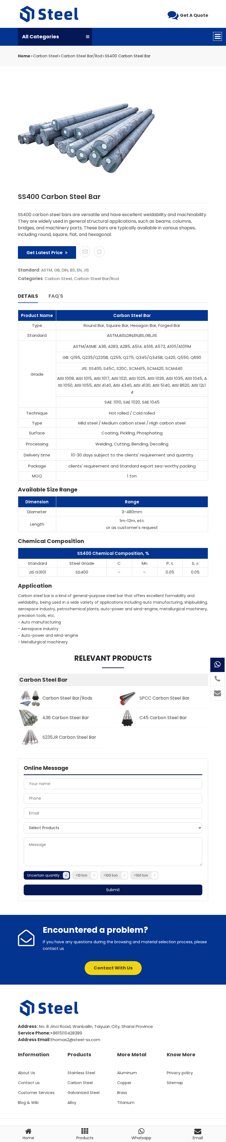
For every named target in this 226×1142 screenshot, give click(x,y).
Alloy (72, 1102)
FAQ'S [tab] (56, 295)
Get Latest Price (45, 252)
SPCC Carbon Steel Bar (164, 698)
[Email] (217, 693)
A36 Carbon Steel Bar (65, 717)
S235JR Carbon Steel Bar (68, 737)
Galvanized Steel (83, 1092)
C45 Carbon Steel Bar (162, 717)
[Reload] (99, 251)
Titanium (125, 1102)
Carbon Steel (45, 56)
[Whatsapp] (217, 665)
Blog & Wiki (28, 1102)
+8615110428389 (66, 1033)
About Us (26, 1073)
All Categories (40, 36)
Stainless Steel (81, 1073)
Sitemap (175, 1082)
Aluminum (127, 1073)
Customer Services (36, 1092)
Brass (122, 1092)
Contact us (29, 1082)
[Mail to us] (84, 251)
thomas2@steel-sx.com (75, 1039)
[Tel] (217, 679)
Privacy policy (180, 1073)
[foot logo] (49, 1008)
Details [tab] (28, 295)
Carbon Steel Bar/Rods (66, 698)
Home (24, 56)
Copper (124, 1082)
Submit (113, 890)
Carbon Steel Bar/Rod (81, 56)
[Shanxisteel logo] (49, 14)
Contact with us (113, 968)
